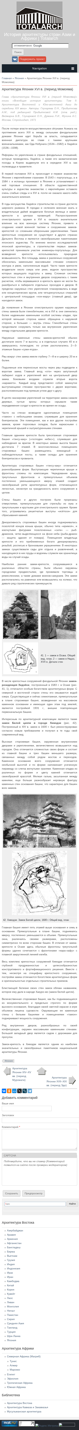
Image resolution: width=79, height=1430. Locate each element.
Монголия (13, 1306)
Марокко (15, 1369)
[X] (19, 1091)
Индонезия (13, 1268)
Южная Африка (16, 1387)
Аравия (11, 1234)
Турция (11, 1331)
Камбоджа (13, 1281)
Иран (10, 1276)
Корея (10, 1289)
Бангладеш (13, 1247)
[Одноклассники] (9, 1091)
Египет (11, 1374)
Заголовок (8, 1115)
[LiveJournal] (24, 1091)
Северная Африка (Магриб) (24, 1356)
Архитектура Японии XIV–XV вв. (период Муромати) (21, 1074)
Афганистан (14, 1243)
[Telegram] (30, 1091)
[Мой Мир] (14, 1091)
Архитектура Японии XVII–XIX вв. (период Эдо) (56, 1081)
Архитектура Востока (19, 1403)
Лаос (10, 1298)
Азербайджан (15, 1230)
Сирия (11, 1319)
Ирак (10, 1272)
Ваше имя (8, 1103)
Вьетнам (12, 1255)
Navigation (39, 68)
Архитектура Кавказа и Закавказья (27, 1407)
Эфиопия (12, 1378)
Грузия (11, 1260)
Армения (12, 1238)
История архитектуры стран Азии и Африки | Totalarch (39, 36)
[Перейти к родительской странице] (42, 1071)
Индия (11, 1264)
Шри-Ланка (13, 1336)
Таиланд (12, 1327)
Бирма (11, 1251)
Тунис (13, 1361)
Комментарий (11, 1126)
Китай (10, 1285)
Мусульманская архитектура (24, 1411)
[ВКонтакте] (4, 1091)
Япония (19, 78)
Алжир (13, 1365)
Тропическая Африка (20, 1382)
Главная (7, 78)
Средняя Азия (15, 1323)
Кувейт (11, 1293)
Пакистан (12, 1314)
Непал (11, 1310)
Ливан (10, 1302)
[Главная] (39, 28)
